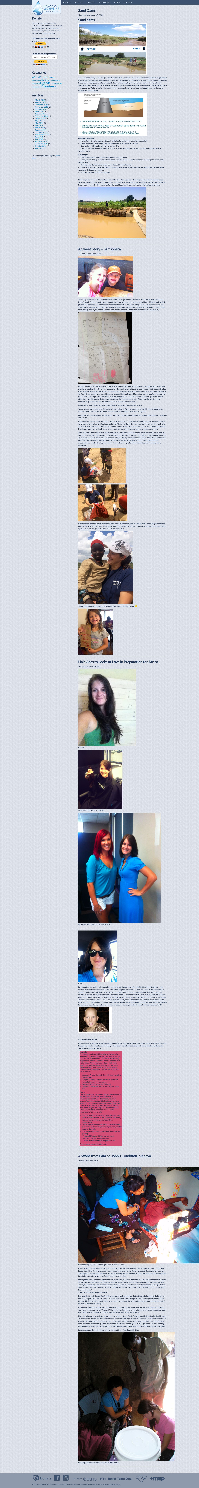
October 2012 (40, 146)
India (54, 80)
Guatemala (36, 80)
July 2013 (39, 137)
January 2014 (40, 130)
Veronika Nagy (110, 1484)
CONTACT (128, 2)
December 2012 (41, 144)
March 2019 (40, 100)
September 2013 (41, 134)
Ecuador (43, 77)
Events (52, 77)
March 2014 (40, 127)
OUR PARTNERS (104, 2)
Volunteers (48, 86)
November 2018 (41, 107)
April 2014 (39, 125)
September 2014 (41, 116)
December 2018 (41, 104)
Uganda (45, 83)
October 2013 (40, 132)
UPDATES (90, 2)
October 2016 (40, 109)
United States (36, 87)
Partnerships (36, 83)
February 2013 (41, 141)
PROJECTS (78, 2)
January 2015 (40, 114)
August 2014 (40, 118)
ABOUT (66, 2)
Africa (35, 77)
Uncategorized (56, 83)
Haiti (43, 80)
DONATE (117, 2)
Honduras (49, 80)
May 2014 (39, 123)
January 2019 (40, 102)
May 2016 (39, 111)
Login (118, 1484)
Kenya (58, 80)
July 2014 (39, 121)
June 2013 (39, 139)
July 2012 (39, 148)
